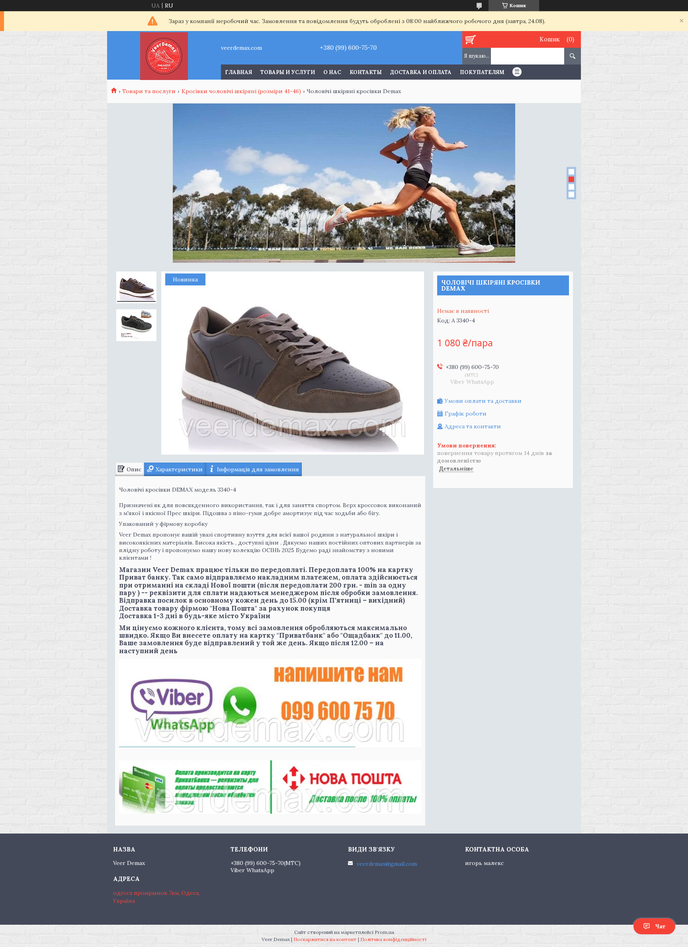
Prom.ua (384, 932)
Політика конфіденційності (393, 939)
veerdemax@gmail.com (387, 863)
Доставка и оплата (421, 72)
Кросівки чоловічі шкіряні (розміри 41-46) (241, 91)
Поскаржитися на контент (325, 939)
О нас (332, 72)
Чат (660, 926)
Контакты (366, 72)
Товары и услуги (287, 72)
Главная (238, 72)
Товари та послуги (149, 91)
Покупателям (482, 72)
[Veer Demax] (164, 55)
